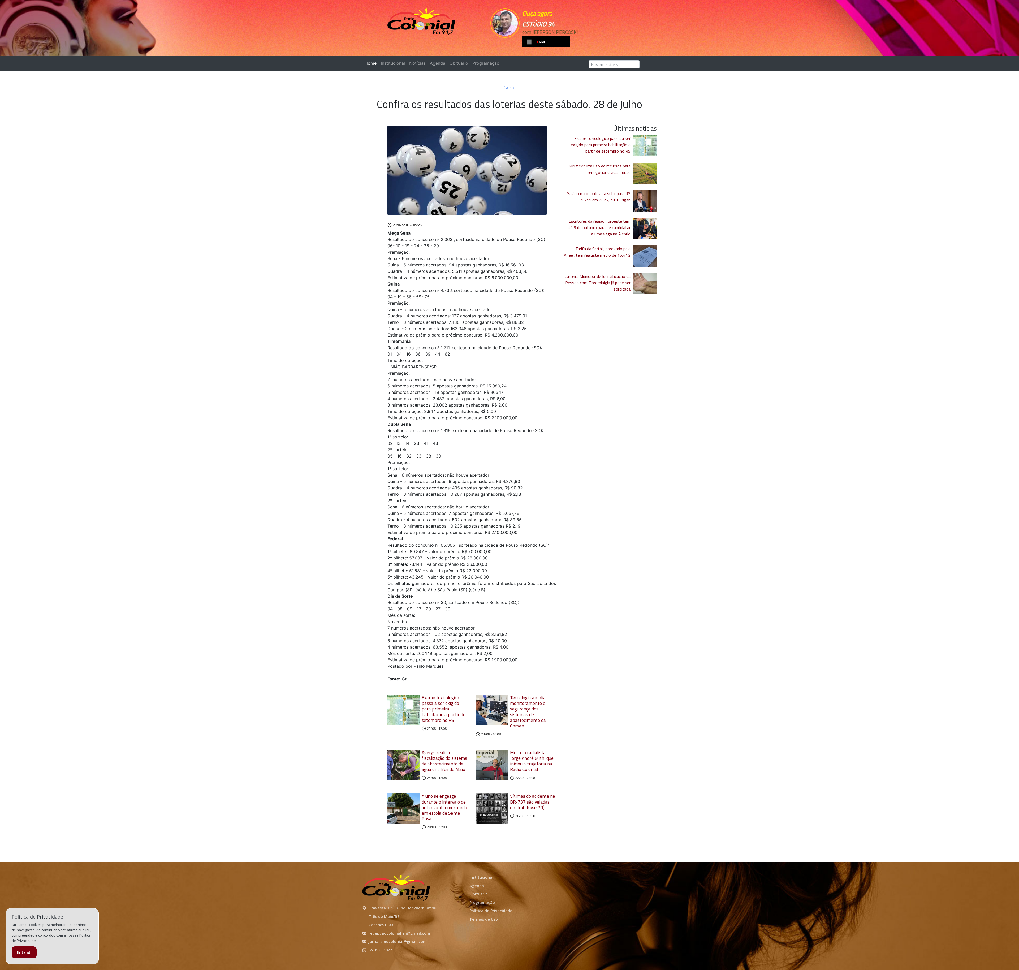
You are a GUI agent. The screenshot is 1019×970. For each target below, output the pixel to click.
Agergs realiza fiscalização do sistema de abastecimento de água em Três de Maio (444, 761)
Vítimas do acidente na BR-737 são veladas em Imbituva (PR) (532, 801)
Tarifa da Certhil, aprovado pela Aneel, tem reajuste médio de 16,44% (597, 251)
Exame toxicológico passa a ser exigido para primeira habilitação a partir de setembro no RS (443, 709)
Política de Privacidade (490, 910)
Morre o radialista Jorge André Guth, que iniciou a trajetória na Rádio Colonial (532, 761)
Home (372, 63)
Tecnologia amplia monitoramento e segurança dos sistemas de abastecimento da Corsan (528, 711)
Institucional (393, 63)
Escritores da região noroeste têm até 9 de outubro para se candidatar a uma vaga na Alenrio (599, 227)
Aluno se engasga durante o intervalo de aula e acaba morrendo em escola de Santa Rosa (444, 807)
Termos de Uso (483, 919)
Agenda (437, 63)
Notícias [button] (417, 63)
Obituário (459, 63)
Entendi (24, 952)
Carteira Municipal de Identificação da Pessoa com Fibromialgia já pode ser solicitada (598, 282)
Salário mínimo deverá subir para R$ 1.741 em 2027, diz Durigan (599, 196)
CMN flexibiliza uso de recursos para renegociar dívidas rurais (599, 169)
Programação (485, 63)
